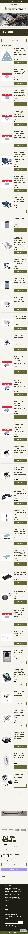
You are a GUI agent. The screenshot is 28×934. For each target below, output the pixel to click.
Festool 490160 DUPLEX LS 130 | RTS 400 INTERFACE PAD (20, 573)
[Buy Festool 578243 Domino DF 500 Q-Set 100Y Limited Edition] (7, 204)
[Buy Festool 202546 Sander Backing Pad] (7, 596)
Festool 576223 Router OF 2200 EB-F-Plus (19, 337)
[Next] (20, 793)
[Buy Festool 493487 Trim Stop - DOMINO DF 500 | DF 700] (7, 497)
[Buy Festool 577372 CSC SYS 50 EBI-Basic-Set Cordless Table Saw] (7, 718)
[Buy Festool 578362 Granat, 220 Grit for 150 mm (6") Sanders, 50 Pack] (7, 76)
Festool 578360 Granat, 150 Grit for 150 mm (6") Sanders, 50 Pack (20, 113)
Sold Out (20, 211)
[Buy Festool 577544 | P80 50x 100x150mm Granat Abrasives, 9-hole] (7, 387)
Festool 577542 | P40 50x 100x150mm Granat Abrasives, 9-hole (20, 360)
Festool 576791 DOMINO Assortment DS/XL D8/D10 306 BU (20, 449)
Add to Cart (20, 62)
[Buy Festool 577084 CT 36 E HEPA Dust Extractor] (7, 266)
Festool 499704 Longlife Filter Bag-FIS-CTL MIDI (19, 280)
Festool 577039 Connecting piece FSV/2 (20, 633)
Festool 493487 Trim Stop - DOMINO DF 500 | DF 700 (20, 492)
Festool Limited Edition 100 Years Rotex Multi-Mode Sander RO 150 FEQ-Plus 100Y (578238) (20, 157)
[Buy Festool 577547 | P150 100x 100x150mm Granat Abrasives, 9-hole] (7, 409)
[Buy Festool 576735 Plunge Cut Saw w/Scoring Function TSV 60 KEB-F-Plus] (7, 245)
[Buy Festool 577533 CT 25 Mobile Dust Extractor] (7, 780)
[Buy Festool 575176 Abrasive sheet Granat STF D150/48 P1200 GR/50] (7, 617)
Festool (16, 57)
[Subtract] (3, 860)
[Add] (11, 860)
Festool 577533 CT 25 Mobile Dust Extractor (20, 776)
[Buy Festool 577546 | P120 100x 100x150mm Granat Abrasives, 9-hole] (7, 432)
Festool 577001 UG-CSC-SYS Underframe (19, 693)
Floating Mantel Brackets (8, 839)
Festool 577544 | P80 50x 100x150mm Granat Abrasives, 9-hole (20, 382)
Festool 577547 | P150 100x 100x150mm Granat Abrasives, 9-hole (20, 405)
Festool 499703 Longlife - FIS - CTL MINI (20, 220)
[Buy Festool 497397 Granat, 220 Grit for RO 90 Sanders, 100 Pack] (7, 56)
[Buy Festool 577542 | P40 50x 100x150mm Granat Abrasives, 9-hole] (7, 364)
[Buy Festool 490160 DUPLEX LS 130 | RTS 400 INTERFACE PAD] (7, 577)
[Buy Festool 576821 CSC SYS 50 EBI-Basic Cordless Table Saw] (7, 740)
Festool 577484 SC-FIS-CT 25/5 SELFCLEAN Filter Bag (19, 756)
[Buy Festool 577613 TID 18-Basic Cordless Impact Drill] (7, 322)
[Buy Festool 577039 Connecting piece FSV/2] (7, 637)
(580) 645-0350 (14, 894)
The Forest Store (18, 206)
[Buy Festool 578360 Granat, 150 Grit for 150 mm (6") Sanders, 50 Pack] (7, 118)
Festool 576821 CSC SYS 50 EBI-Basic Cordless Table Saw (19, 735)
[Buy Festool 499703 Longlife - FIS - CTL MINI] (7, 224)
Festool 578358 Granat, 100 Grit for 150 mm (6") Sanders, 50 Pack (20, 134)
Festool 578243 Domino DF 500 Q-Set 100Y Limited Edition (20, 200)
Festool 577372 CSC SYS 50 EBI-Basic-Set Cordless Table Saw (19, 713)
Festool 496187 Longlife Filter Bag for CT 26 (19, 652)
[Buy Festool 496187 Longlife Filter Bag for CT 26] (7, 656)
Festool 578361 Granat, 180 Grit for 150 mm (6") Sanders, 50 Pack (20, 93)
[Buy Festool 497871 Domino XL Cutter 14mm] (7, 517)
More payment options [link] (14, 872)
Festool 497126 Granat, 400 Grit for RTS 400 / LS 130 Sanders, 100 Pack (20, 532)
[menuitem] (2, 9)
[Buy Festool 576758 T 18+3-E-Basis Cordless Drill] (7, 303)
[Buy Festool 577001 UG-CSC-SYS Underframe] (7, 697)
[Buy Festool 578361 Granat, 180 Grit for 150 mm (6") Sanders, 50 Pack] (7, 97)
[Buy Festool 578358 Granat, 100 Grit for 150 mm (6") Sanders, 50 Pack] (7, 139)
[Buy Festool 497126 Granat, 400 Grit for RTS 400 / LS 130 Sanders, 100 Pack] (7, 536)
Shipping (3, 846)
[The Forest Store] (13, 8)
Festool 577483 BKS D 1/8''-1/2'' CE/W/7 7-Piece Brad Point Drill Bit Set (19, 672)
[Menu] (2, 9)
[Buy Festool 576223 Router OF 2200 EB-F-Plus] (7, 342)
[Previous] (2, 813)
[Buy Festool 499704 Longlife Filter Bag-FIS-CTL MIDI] (7, 284)
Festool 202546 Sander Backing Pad (19, 592)
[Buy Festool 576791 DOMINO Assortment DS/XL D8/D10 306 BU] (7, 454)
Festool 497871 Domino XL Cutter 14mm (20, 512)
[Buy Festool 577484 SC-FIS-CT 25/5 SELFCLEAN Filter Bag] (7, 760)
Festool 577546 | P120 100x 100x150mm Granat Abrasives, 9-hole (20, 427)
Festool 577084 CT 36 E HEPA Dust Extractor (20, 261)
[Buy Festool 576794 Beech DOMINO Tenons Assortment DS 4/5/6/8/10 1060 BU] (7, 475)
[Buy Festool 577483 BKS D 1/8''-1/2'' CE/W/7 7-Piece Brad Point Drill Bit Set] (7, 677)
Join (21, 922)
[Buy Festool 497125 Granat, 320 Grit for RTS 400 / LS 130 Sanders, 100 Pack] (7, 557)
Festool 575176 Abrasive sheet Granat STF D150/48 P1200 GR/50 (19, 612)
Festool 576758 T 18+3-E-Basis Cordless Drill (19, 299)
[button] (25, 9)
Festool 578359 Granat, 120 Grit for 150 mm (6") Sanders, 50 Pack (20, 179)
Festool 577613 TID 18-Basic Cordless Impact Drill (20, 318)
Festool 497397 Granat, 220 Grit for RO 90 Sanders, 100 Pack (20, 51)
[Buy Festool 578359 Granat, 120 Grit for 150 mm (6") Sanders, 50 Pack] (7, 184)
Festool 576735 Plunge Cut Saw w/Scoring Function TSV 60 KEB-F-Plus (19, 240)
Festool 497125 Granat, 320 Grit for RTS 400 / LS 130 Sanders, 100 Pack (20, 553)
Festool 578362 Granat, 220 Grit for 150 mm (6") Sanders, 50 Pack (20, 72)
